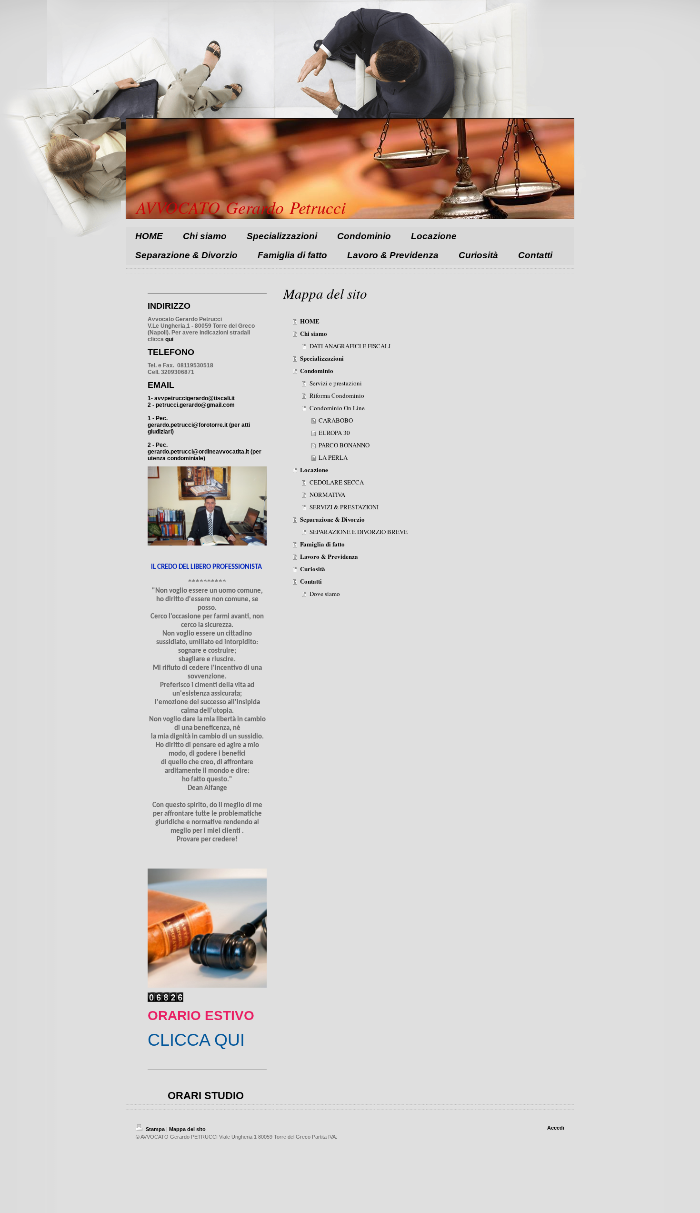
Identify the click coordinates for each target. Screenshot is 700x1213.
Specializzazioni (322, 358)
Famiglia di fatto (322, 543)
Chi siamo (313, 333)
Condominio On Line (337, 408)
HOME (310, 320)
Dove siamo (325, 593)
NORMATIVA (327, 494)
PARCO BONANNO (344, 445)
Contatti (311, 581)
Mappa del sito (187, 1129)
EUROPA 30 (334, 432)
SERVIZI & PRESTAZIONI (344, 507)
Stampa (155, 1129)
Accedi (555, 1128)
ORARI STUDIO (206, 1096)
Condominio (316, 370)
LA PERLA (333, 457)
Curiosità (312, 568)
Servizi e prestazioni (336, 383)
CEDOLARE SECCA (337, 482)
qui (169, 339)
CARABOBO (336, 420)
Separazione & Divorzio (332, 519)
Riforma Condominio (337, 395)
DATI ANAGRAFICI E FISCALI (350, 346)
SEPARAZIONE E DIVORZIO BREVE (359, 531)
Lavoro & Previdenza (329, 556)
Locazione (314, 469)
